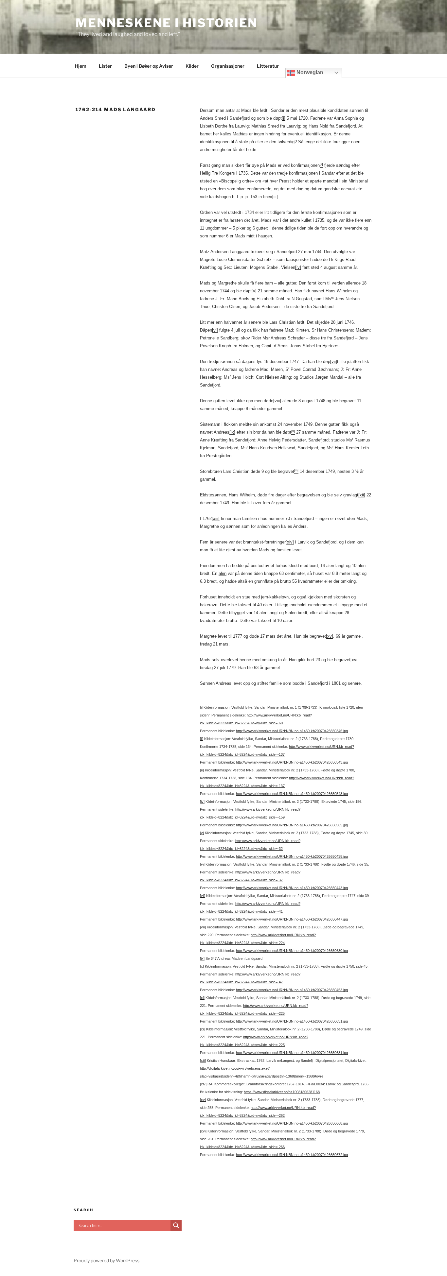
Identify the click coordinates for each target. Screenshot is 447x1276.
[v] (254, 290)
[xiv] (290, 542)
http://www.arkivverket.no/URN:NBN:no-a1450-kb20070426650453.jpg (292, 990)
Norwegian (309, 72)
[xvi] (354, 659)
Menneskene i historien (167, 23)
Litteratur (268, 66)
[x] (202, 966)
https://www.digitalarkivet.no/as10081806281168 (282, 1092)
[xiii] (216, 518)
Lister (105, 66)
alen (222, 573)
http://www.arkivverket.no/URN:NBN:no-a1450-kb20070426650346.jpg (292, 731)
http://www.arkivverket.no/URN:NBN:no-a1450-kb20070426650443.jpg (292, 888)
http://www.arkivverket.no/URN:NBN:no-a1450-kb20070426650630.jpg (292, 951)
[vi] (215, 330)
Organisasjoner (227, 66)
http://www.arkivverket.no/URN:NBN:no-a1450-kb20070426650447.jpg (292, 919)
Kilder (192, 66)
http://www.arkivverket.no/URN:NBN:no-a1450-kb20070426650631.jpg (292, 1021)
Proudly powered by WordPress (106, 1260)
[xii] (361, 494)
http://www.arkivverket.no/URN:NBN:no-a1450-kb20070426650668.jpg (292, 1123)
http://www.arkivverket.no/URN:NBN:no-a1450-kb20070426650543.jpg (292, 762)
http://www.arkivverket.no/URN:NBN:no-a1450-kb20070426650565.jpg (292, 825)
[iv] (298, 267)
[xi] (202, 998)
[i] (283, 118)
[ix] (232, 432)
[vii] (333, 361)
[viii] (277, 400)
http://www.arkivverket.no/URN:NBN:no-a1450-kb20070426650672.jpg (292, 1155)
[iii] (275, 196)
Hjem (80, 66)
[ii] (201, 739)
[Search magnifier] (176, 1225)
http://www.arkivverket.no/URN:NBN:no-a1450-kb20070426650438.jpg (292, 856)
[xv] (329, 636)
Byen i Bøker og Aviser (148, 66)
